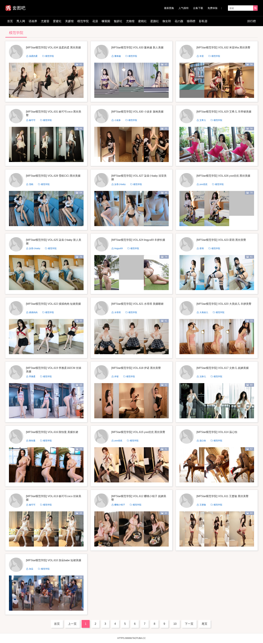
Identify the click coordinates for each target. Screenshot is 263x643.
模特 (184, 8)
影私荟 (203, 21)
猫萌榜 (191, 21)
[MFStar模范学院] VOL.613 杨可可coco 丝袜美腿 (53, 498)
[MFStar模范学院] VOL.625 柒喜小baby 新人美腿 (53, 241)
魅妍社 (118, 21)
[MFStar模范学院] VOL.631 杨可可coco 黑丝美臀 (53, 113)
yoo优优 (203, 184)
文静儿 (202, 376)
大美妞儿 (203, 312)
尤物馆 (130, 21)
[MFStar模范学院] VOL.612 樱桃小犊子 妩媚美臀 (138, 498)
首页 (10, 21)
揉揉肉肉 (33, 312)
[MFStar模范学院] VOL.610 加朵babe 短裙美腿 (53, 560)
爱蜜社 (57, 21)
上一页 (72, 623)
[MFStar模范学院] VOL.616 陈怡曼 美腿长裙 (52, 431)
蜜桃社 (142, 21)
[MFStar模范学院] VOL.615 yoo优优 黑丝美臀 (138, 431)
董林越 (117, 56)
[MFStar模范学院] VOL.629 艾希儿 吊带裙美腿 (223, 111)
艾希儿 (202, 120)
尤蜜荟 (45, 21)
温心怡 (202, 440)
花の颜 (179, 21)
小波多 (117, 120)
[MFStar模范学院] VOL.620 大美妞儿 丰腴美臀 (223, 303)
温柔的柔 (33, 56)
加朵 (31, 569)
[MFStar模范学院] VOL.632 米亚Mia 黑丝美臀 (223, 47)
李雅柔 (32, 376)
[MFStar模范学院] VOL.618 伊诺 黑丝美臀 (136, 367)
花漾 (95, 21)
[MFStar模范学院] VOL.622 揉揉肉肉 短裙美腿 (53, 303)
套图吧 (19, 8)
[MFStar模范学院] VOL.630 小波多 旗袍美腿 (137, 111)
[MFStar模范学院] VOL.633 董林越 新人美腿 (137, 47)
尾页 (204, 623)
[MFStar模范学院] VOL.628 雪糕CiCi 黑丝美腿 (53, 175)
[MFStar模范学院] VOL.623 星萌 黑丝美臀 (221, 239)
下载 (198, 8)
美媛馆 (69, 21)
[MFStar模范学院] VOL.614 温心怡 (216, 431)
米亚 (201, 56)
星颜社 (154, 21)
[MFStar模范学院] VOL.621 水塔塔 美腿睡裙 (137, 303)
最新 (169, 8)
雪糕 (31, 184)
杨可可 (32, 120)
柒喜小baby (120, 184)
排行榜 (251, 21)
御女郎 (166, 21)
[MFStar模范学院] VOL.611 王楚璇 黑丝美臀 (222, 496)
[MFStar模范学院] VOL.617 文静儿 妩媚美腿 (222, 367)
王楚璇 (202, 505)
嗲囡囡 (106, 21)
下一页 (189, 623)
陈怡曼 (32, 440)
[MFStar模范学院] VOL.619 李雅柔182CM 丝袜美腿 (53, 369)
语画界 (33, 21)
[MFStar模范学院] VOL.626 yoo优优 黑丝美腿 (223, 175)
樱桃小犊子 (119, 505)
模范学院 (83, 21)
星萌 (201, 248)
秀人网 (20, 21)
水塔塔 (117, 312)
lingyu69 (118, 248)
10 (175, 623)
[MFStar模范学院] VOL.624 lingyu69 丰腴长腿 (138, 239)
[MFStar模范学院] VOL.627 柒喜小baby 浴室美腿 (139, 177)
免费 (213, 8)
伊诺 (116, 376)
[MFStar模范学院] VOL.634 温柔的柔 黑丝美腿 (53, 47)
